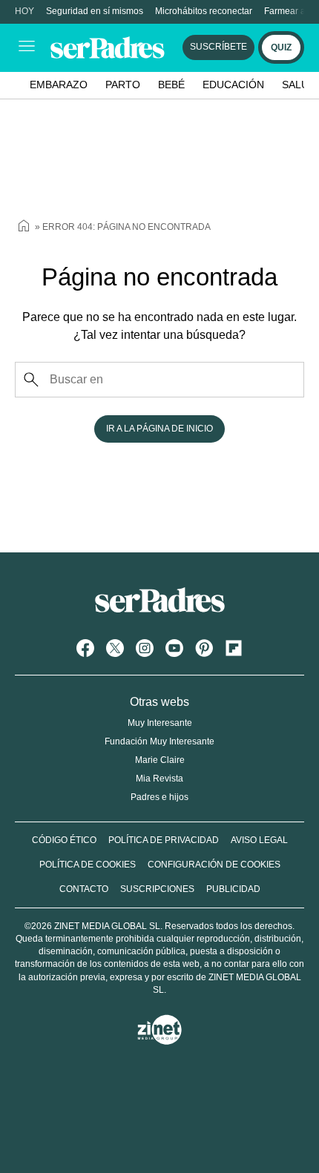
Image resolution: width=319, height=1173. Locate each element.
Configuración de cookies (214, 864)
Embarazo (59, 84)
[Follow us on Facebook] (85, 648)
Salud (299, 84)
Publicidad (233, 889)
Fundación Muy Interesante (159, 741)
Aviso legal (259, 840)
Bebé (171, 84)
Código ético (64, 840)
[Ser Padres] (160, 614)
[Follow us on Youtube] (174, 648)
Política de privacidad (163, 840)
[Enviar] (31, 379)
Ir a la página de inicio (159, 428)
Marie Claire (160, 760)
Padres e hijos (159, 797)
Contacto (83, 889)
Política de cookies (87, 864)
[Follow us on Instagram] (145, 648)
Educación (233, 84)
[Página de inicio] (24, 228)
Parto (122, 84)
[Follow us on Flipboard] (234, 648)
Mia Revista (159, 778)
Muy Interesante (160, 723)
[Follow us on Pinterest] (204, 648)
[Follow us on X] (115, 648)
